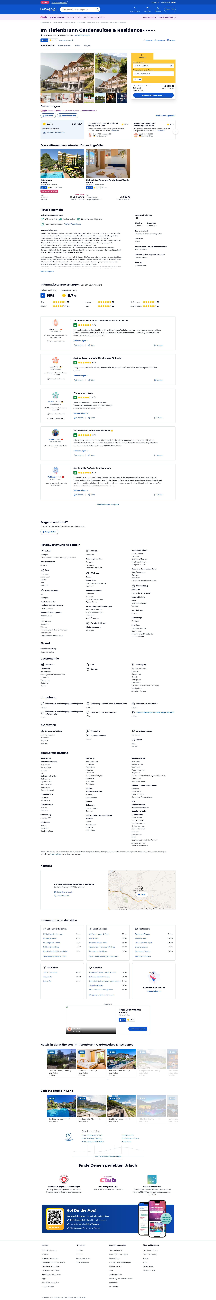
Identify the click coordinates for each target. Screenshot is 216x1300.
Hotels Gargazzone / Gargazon (93, 1141)
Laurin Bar (47, 981)
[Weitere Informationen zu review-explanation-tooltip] (72, 40)
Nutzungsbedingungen (118, 1254)
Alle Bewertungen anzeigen (107, 504)
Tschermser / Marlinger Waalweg (102, 947)
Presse (145, 1258)
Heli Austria (93, 938)
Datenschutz (114, 1258)
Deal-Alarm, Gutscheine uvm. (53, 1262)
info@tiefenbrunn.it (64, 892)
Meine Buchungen (49, 1250)
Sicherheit (113, 1283)
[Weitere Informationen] (71, 197)
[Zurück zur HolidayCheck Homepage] (48, 9)
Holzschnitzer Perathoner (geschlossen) (104, 981)
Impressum (113, 1287)
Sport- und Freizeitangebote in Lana (103, 956)
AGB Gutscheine (115, 1275)
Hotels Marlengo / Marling (91, 1138)
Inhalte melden (48, 1287)
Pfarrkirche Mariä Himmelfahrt (55, 951)
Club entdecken (148, 17)
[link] (135, 9)
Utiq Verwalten (115, 1266)
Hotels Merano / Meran (130, 1138)
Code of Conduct (82, 1262)
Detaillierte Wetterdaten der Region (108, 1156)
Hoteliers (79, 1250)
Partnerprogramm (83, 1258)
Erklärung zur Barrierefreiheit (121, 1279)
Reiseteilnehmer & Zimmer (143, 70)
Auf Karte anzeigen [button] (82, 35)
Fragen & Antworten (50, 1258)
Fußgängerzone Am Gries (99, 977)
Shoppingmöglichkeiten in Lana (101, 995)
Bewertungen (64, 45)
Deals (44, 2)
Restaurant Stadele (142, 951)
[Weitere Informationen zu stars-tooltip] (154, 30)
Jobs (145, 1262)
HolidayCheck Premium (51, 1275)
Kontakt (154, 2)
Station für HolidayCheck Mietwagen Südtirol (154, 712)
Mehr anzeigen (46, 271)
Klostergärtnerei (49, 938)
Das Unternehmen (150, 1250)
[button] (67, 73)
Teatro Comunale (50, 973)
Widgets (79, 1254)
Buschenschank (141, 947)
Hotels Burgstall (128, 1135)
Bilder (77, 45)
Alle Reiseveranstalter (50, 1283)
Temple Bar (47, 977)
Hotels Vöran (127, 1141)
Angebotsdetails (55, 854)
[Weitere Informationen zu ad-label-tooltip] (111, 1004)
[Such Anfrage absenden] (97, 9)
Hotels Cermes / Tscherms (91, 1135)
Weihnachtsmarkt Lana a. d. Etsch (102, 973)
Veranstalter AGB (116, 1250)
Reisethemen (148, 1266)
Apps (44, 1279)
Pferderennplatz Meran (98, 951)
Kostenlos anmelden (166, 17)
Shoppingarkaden (96, 985)
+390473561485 (63, 896)
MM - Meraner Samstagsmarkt (101, 990)
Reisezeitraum (138, 62)
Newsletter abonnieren (51, 1266)
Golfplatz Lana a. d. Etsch (99, 934)
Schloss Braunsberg (51, 947)
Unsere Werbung (149, 1254)
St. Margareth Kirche (51, 943)
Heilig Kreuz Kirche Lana (53, 934)
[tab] (142, 56)
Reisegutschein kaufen (51, 1271)
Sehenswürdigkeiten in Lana (54, 956)
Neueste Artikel (149, 1271)
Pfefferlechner (140, 938)
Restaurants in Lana (143, 956)
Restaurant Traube (142, 934)
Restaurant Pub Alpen (143, 943)
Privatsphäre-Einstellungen (120, 1262)
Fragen (87, 45)
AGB (111, 1271)
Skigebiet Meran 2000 (97, 943)
